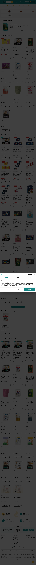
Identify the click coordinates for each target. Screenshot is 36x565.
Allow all (29, 289)
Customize (17, 289)
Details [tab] (18, 277)
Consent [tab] (6, 277)
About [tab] (30, 277)
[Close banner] (34, 274)
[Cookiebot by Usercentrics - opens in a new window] (28, 274)
